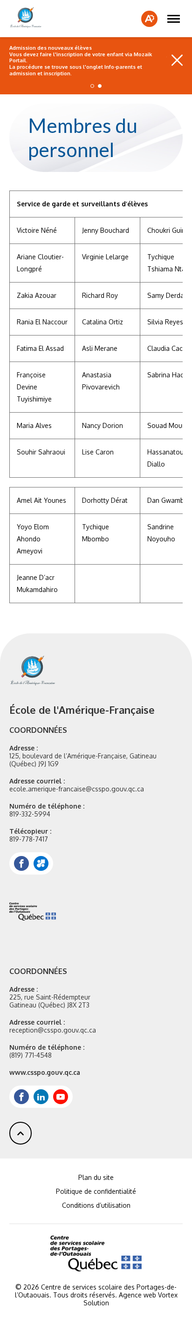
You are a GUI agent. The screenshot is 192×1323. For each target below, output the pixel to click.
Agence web (137, 1295)
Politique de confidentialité (96, 1191)
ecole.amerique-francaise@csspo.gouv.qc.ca (76, 789)
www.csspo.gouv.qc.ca (44, 1072)
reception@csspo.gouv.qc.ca (52, 1030)
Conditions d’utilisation (96, 1205)
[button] (174, 19)
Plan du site (96, 1177)
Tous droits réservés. (85, 1295)
